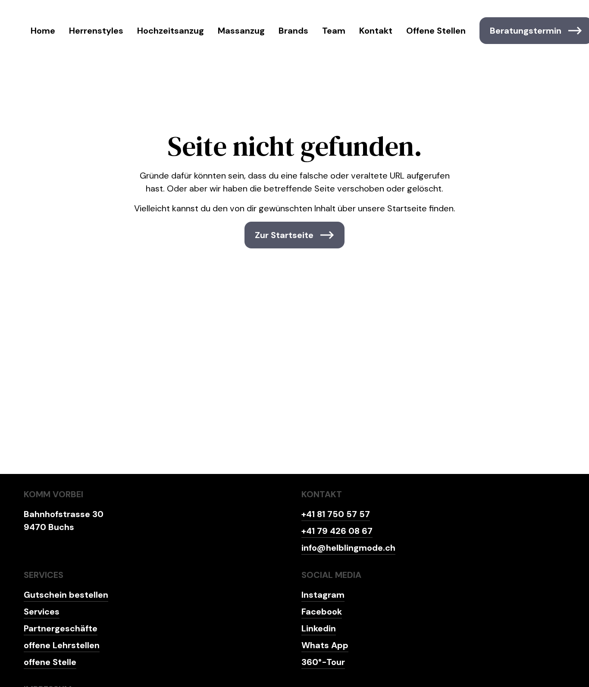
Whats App (324, 645)
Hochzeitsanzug (170, 30)
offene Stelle (50, 662)
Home (43, 30)
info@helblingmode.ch (348, 547)
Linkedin (318, 628)
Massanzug (241, 30)
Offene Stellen (436, 30)
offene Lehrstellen (62, 645)
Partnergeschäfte (60, 628)
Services (42, 611)
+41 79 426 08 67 (337, 530)
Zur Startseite (284, 235)
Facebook (321, 611)
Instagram (323, 594)
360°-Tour (323, 662)
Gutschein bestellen (66, 594)
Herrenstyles (96, 30)
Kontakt (375, 30)
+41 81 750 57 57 (335, 514)
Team (333, 30)
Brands (293, 30)
